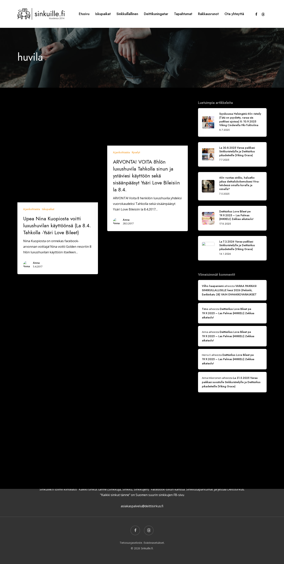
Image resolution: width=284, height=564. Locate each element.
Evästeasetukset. (154, 542)
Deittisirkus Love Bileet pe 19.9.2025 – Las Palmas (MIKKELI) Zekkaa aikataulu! (228, 313)
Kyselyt (136, 152)
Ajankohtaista (31, 209)
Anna (36, 263)
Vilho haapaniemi (213, 286)
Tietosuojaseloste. (131, 542)
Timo (205, 309)
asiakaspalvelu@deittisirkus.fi (142, 506)
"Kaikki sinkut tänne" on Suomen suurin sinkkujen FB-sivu (142, 495)
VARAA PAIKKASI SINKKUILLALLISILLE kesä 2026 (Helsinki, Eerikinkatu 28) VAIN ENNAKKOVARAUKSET (229, 290)
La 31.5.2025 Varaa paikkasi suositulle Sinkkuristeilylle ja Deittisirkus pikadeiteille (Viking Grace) (231, 382)
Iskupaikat (48, 209)
